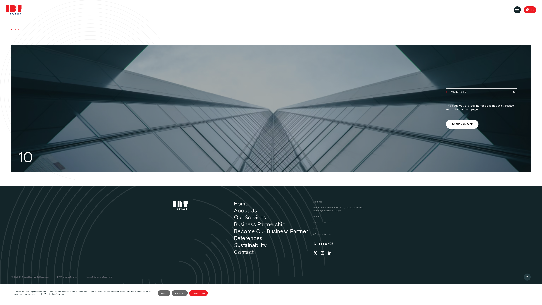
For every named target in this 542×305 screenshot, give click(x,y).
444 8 (325, 244)
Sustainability (250, 245)
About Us (245, 210)
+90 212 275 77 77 (322, 222)
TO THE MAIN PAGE (462, 124)
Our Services (250, 217)
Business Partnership (260, 224)
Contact (244, 252)
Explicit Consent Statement (99, 277)
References (248, 238)
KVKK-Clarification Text (67, 277)
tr (532, 9)
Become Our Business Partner (271, 231)
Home (241, 203)
